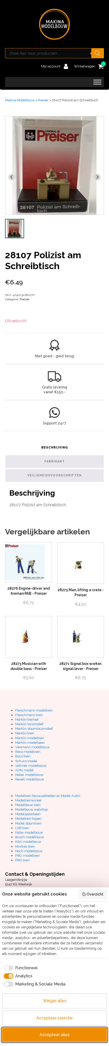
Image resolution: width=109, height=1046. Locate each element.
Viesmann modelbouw (32, 747)
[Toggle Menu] (97, 82)
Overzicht (95, 894)
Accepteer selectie (54, 1018)
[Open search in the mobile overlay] (54, 53)
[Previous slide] (11, 177)
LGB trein (22, 828)
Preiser (43, 100)
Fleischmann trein (29, 715)
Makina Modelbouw (20, 100)
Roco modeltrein (27, 752)
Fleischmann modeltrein (34, 710)
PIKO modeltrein (27, 855)
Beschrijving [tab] (54, 447)
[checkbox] (20, 968)
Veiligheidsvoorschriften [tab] (54, 475)
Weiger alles (54, 1000)
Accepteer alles (55, 1034)
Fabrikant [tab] (54, 461)
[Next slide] (97, 177)
